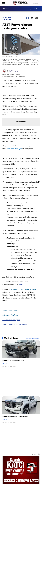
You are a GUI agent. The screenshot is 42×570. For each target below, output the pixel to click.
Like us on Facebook (10, 315)
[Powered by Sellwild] (37, 454)
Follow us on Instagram (11, 319)
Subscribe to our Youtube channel (14, 324)
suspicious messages (14, 148)
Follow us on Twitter (10, 310)
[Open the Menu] (3, 3)
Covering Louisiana (7, 19)
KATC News (13, 71)
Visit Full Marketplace (33, 338)
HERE (21, 284)
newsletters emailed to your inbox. (23, 289)
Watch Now (36, 3)
